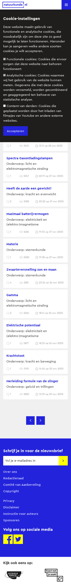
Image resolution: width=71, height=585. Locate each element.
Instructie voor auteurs (20, 514)
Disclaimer (11, 507)
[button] (66, 5)
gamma (12, 295)
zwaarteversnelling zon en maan (31, 269)
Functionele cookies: (34, 64)
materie (12, 244)
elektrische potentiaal (23, 325)
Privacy (9, 501)
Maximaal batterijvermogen (27, 214)
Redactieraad (13, 478)
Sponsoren (11, 520)
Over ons (10, 472)
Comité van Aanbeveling (22, 485)
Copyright (11, 491)
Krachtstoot (15, 356)
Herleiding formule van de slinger (32, 381)
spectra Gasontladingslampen (29, 158)
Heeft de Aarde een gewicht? (28, 188)
